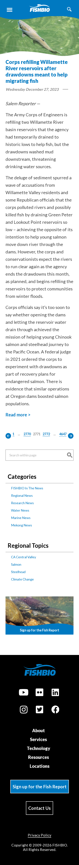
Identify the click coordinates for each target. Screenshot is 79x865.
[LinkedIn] (55, 693)
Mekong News (21, 525)
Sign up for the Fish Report (40, 786)
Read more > (18, 414)
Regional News (22, 495)
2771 (36, 434)
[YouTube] (24, 693)
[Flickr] (39, 692)
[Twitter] (39, 710)
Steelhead (18, 572)
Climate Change (22, 579)
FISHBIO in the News (27, 488)
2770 (27, 434)
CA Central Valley (23, 557)
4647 (63, 434)
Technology (38, 748)
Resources (38, 757)
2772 (46, 434)
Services (38, 739)
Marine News (20, 518)
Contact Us (39, 808)
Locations (39, 766)
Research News (22, 503)
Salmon (16, 564)
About (38, 730)
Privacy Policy (39, 835)
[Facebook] (55, 710)
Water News (20, 510)
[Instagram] (24, 710)
